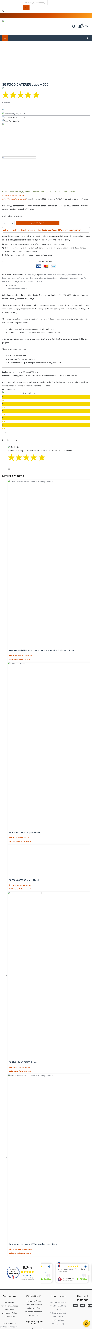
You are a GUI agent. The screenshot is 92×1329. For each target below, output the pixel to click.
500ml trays (46, 274)
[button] (88, 38)
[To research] (26, 7)
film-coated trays (60, 274)
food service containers (63, 278)
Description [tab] (13, 285)
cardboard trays (75, 274)
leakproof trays (8, 278)
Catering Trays (38, 192)
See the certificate (27, 393)
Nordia (27, 192)
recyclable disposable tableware (28, 282)
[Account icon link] (73, 26)
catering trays (32, 278)
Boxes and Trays (16, 192)
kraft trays (20, 278)
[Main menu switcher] (5, 38)
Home (4, 192)
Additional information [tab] (17, 289)
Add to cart (37, 223)
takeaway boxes (45, 278)
